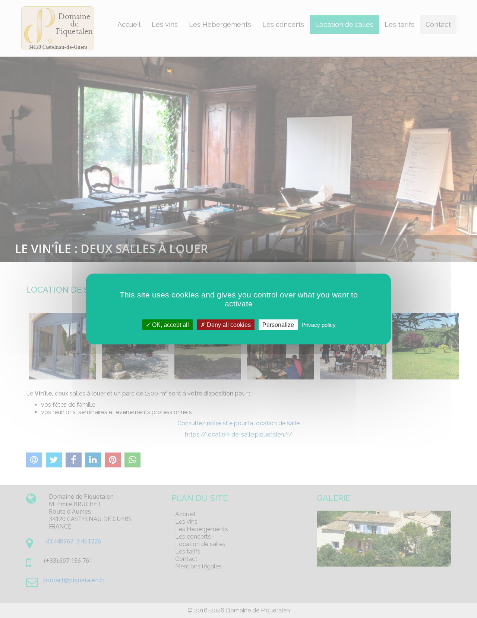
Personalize (278, 325)
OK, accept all (170, 325)
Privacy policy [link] (318, 325)
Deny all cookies (228, 325)
